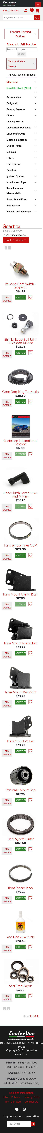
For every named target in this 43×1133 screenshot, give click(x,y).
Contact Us (31, 1101)
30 (34, 1016)
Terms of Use (13, 1101)
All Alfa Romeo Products (22, 74)
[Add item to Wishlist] (30, 297)
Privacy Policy (32, 1097)
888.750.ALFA (11, 10)
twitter (20, 1109)
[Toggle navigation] (38, 4)
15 (31, 1016)
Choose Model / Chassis (16, 64)
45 (38, 1016)
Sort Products (14, 240)
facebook (16, 1109)
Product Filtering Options (20, 34)
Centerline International (9, 3)
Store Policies (12, 1097)
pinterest (28, 1109)
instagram (24, 1109)
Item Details (7, 299)
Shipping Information (21, 1092)
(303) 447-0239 (28, 1067)
